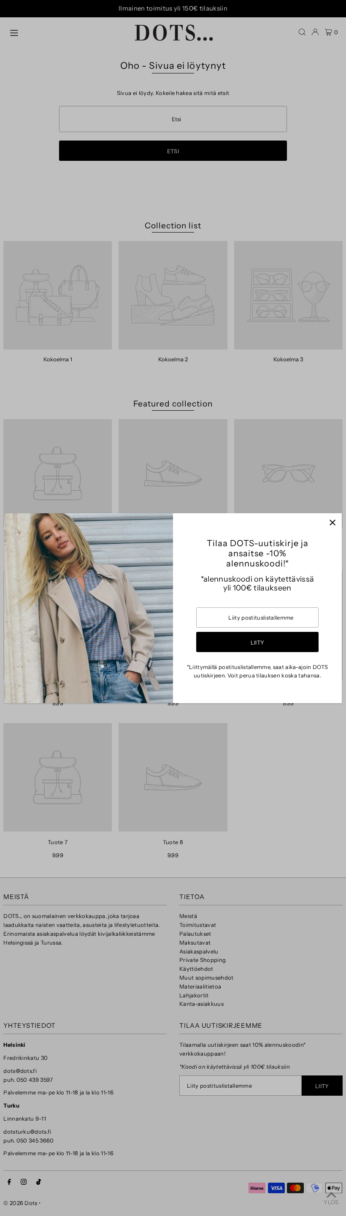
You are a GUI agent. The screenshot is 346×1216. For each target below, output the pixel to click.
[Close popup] (332, 522)
